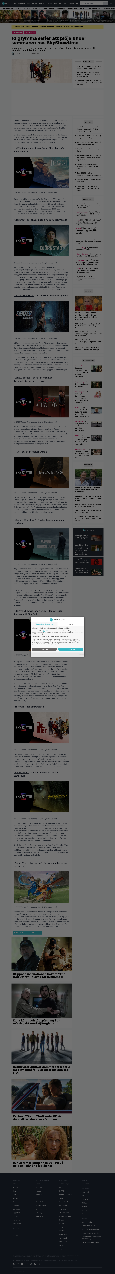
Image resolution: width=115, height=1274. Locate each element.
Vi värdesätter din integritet (44, 624)
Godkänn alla (71, 649)
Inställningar (44, 649)
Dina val (71, 624)
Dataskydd (81, 654)
